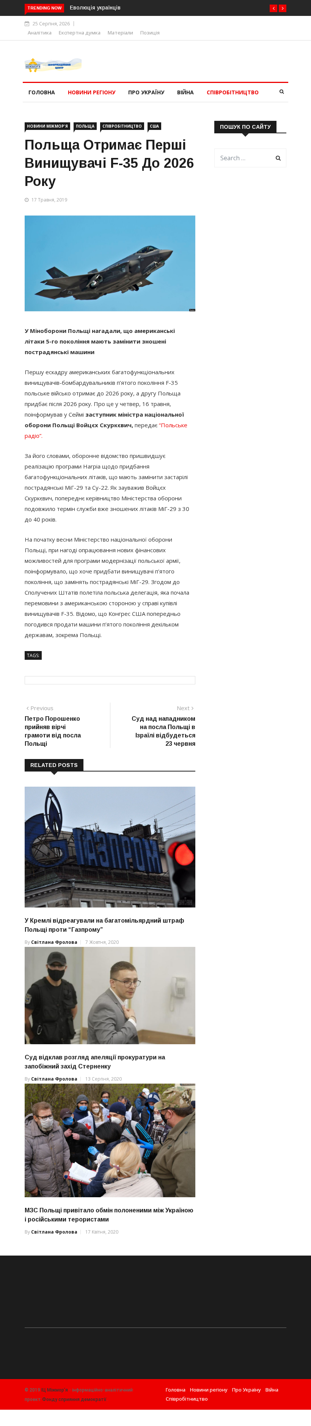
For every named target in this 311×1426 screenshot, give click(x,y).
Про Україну (146, 92)
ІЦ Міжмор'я (54, 1390)
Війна (185, 92)
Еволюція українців (95, 8)
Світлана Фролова (54, 942)
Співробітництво (233, 92)
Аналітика (40, 32)
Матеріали (120, 32)
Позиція (150, 32)
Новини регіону (91, 92)
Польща (85, 126)
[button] (273, 8)
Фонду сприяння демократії (74, 1399)
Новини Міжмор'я (47, 126)
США (154, 126)
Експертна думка (80, 32)
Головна (41, 92)
